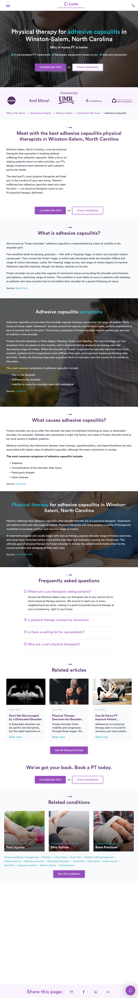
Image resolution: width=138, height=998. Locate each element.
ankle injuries (111, 861)
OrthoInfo (20, 391)
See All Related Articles (69, 750)
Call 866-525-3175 (50, 67)
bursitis (46, 857)
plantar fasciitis (13, 861)
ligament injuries (27, 865)
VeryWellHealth (24, 554)
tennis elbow (66, 865)
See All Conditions (69, 874)
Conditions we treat (88, 113)
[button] (8, 5)
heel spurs (94, 861)
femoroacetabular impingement (22, 857)
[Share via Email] (71, 992)
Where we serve (15, 113)
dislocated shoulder (58, 861)
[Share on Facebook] (83, 992)
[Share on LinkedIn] (95, 992)
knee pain (76, 857)
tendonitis (79, 861)
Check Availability (88, 67)
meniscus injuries (34, 861)
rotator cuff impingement (99, 857)
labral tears (61, 857)
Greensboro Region (40, 113)
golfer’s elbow (48, 865)
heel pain (9, 865)
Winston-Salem (64, 113)
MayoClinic (21, 288)
